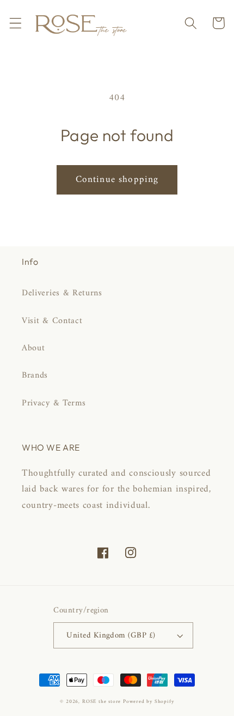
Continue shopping (117, 180)
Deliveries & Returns (62, 293)
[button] (15, 23)
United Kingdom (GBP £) (110, 635)
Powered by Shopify (148, 701)
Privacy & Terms (53, 403)
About (33, 348)
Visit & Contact (52, 321)
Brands (35, 375)
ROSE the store (101, 701)
